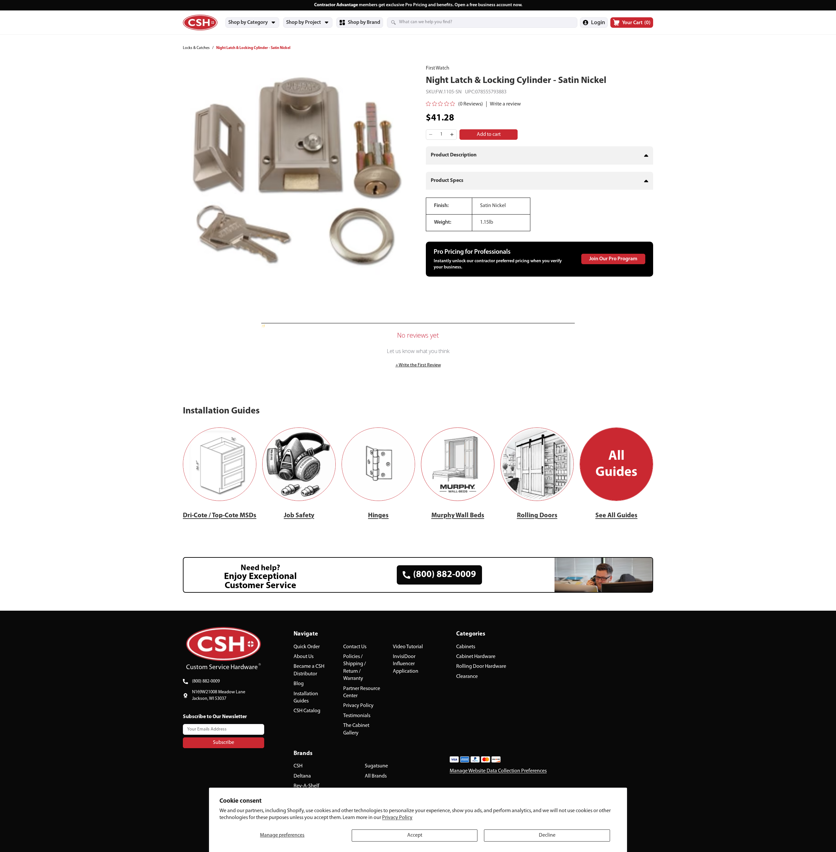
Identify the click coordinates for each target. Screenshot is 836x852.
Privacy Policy (397, 817)
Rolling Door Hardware (481, 666)
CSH (298, 766)
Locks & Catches (196, 48)
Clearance (467, 676)
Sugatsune (376, 766)
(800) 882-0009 (206, 681)
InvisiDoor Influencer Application (405, 664)
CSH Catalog (307, 711)
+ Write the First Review (418, 365)
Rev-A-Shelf (306, 786)
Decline (547, 835)
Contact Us (354, 647)
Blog (299, 683)
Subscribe (223, 742)
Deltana (302, 776)
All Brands (376, 776)
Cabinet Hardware (475, 656)
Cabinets (465, 647)
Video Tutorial (408, 647)
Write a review (505, 104)
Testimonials (356, 715)
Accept (414, 835)
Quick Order (307, 647)
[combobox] (474, 22)
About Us (304, 656)
